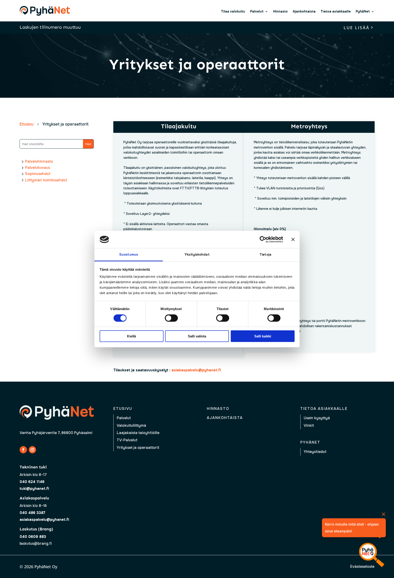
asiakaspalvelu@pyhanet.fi (44, 519)
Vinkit (309, 425)
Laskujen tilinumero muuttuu (50, 27)
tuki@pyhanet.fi (34, 488)
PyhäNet (363, 11)
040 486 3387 (32, 512)
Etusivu (122, 408)
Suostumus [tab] (128, 254)
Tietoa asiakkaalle (336, 11)
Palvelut (257, 11)
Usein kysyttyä (317, 418)
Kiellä (131, 336)
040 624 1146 (32, 481)
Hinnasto (280, 11)
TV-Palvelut (127, 440)
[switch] (171, 318)
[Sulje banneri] (293, 239)
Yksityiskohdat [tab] (196, 254)
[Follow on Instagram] (32, 449)
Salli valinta (197, 336)
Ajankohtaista (304, 11)
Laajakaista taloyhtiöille (138, 432)
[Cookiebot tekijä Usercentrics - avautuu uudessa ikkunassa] (263, 239)
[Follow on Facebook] (23, 449)
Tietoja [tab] (265, 254)
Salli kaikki (262, 336)
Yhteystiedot (315, 451)
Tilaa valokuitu (233, 11)
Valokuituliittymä (131, 425)
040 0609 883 (33, 536)
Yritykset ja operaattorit (138, 447)
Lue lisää (357, 27)
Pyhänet (310, 442)
